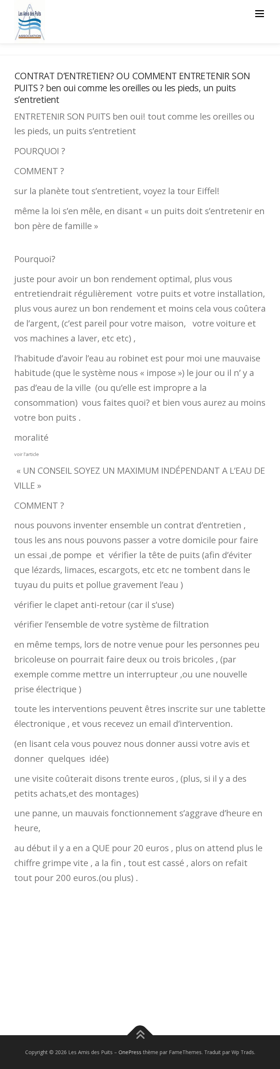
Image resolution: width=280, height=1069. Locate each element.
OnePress (129, 1052)
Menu (259, 13)
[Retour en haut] (140, 1035)
